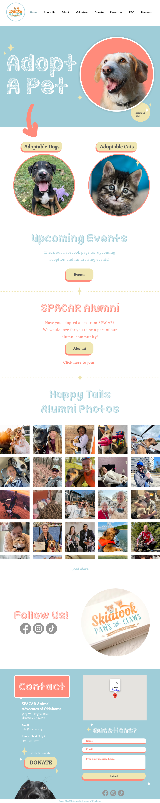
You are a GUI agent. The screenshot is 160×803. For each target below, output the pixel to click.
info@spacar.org (32, 729)
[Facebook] (25, 628)
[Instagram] (38, 628)
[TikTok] (51, 628)
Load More (80, 568)
